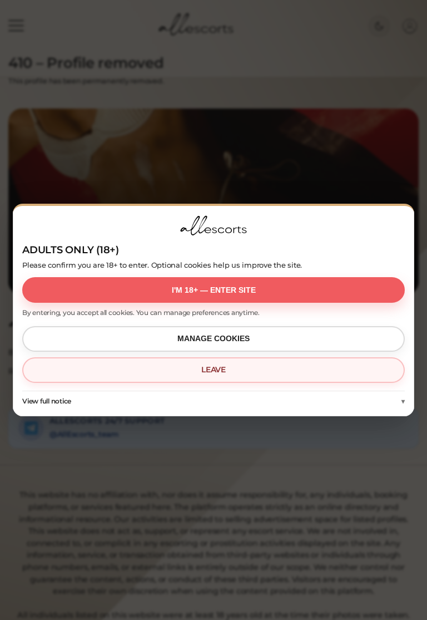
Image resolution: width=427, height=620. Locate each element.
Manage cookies (213, 338)
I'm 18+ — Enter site (214, 290)
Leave (213, 370)
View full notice (46, 401)
